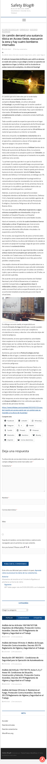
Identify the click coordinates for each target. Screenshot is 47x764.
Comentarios (23, 618)
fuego (26, 55)
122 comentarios (17, 637)
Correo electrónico (9, 510)
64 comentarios (17, 701)
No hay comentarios (20, 49)
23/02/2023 (7, 49)
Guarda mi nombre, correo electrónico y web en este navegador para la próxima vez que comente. (21, 541)
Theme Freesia (25, 753)
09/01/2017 (6, 701)
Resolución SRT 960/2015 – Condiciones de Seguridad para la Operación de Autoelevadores (22, 659)
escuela (21, 55)
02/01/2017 (6, 637)
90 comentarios (17, 651)
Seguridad (6, 31)
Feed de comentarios (9, 729)
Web (4, 522)
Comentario (7, 466)
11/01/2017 (6, 651)
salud (38, 55)
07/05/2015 (6, 664)
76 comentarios (17, 664)
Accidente (5, 55)
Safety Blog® (22, 5)
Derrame (16, 55)
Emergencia (24, 29)
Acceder (5, 721)
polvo (34, 55)
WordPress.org (7, 733)
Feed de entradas (8, 725)
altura (11, 55)
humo (30, 55)
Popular (9, 618)
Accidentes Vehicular (10, 29)
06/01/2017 (6, 684)
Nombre (5, 498)
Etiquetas (38, 618)
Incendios (34, 29)
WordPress (33, 753)
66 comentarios (17, 684)
